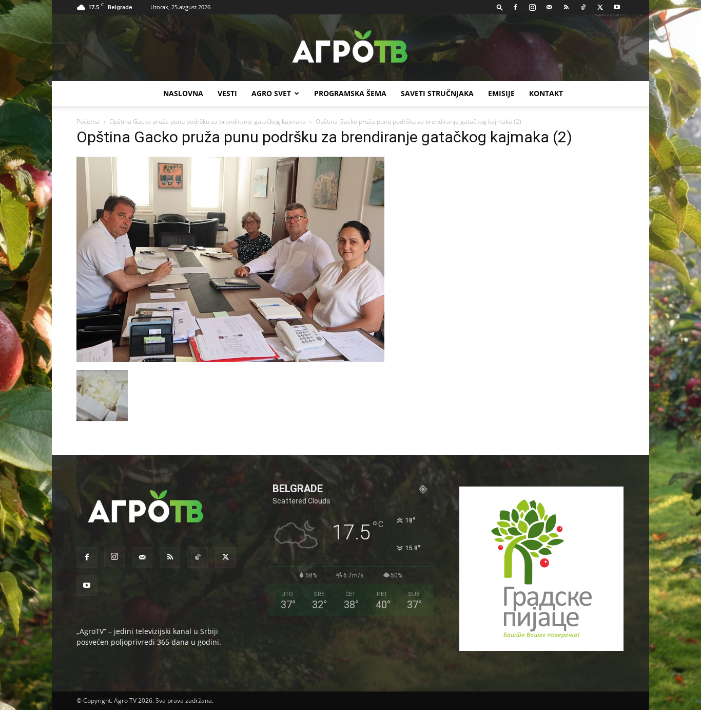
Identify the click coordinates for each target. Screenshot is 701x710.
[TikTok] (583, 7)
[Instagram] (532, 7)
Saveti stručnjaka (437, 93)
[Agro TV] (350, 48)
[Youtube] (617, 7)
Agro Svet (271, 93)
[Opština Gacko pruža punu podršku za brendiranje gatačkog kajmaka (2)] (230, 359)
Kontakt (546, 93)
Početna (88, 121)
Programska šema (350, 93)
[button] (500, 7)
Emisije (501, 93)
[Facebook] (515, 7)
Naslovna (183, 93)
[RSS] (566, 7)
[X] (600, 7)
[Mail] (549, 7)
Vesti (227, 93)
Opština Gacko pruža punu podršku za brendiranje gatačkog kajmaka (207, 121)
